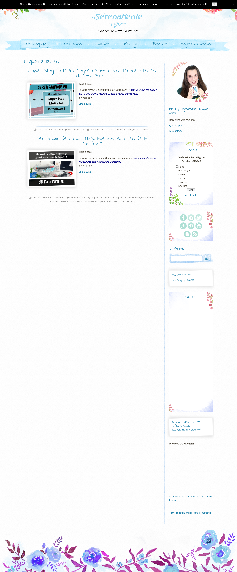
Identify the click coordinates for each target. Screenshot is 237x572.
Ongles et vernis (196, 44)
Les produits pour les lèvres (101, 129)
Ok (214, 4)
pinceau (104, 201)
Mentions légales (181, 426)
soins (181, 166)
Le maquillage (38, 44)
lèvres (136, 129)
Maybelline (145, 129)
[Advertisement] (191, 358)
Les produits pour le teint (102, 197)
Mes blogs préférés (183, 280)
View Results (191, 195)
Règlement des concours (186, 422)
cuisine (182, 178)
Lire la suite (86, 103)
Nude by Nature (92, 201)
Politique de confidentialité (186, 430)
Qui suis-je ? (175, 125)
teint (111, 201)
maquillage (184, 170)
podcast (182, 185)
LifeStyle (131, 44)
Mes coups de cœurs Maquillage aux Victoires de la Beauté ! (92, 141)
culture (182, 174)
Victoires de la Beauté (123, 201)
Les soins (73, 44)
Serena (59, 129)
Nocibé (73, 201)
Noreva (80, 201)
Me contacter (176, 130)
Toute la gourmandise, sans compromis (190, 512)
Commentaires (76, 129)
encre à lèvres (126, 129)
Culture (102, 44)
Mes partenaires (181, 274)
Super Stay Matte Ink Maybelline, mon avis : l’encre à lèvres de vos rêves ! (92, 73)
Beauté (159, 44)
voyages (182, 181)
